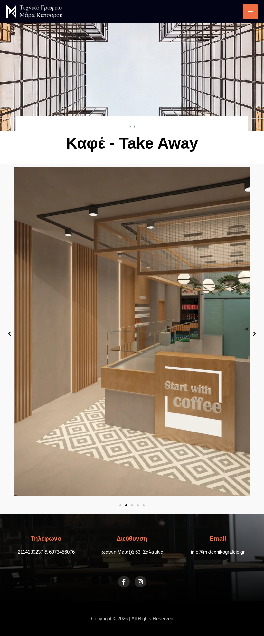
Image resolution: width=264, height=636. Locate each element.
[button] (9, 334)
